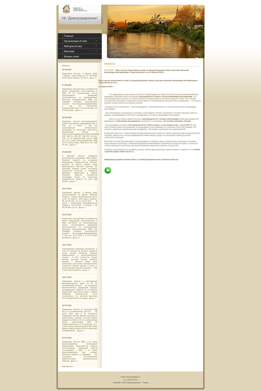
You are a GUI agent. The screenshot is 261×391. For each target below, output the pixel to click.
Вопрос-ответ (71, 56)
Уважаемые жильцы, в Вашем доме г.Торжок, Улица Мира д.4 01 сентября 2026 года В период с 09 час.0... (79, 76)
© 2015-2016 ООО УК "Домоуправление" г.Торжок (130, 382)
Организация (75, 41)
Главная (68, 36)
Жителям (69, 51)
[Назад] (107, 173)
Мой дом (73, 46)
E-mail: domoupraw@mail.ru (130, 377)
